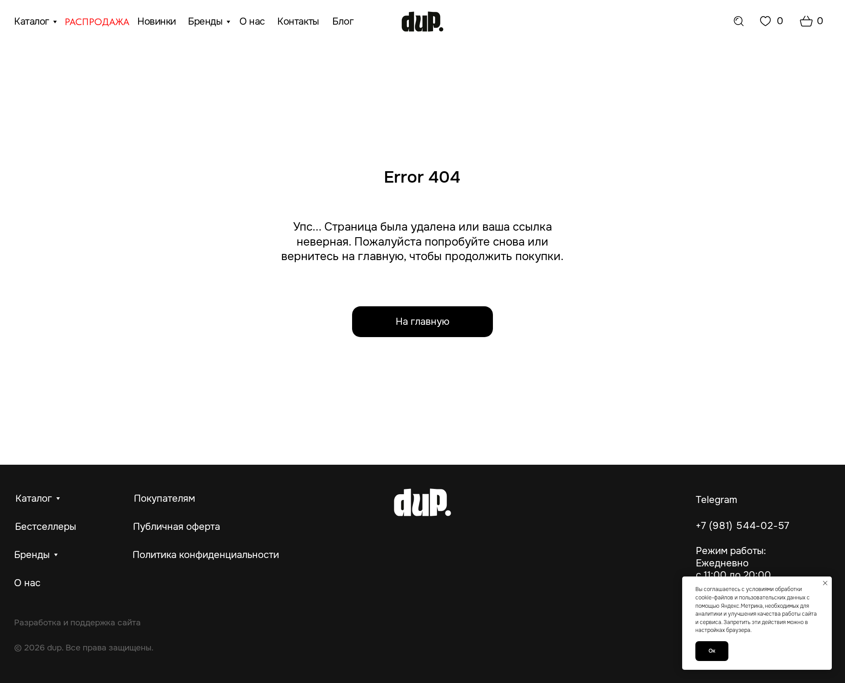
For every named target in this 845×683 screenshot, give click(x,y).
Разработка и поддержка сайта (77, 622)
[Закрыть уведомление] (825, 583)
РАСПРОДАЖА (97, 22)
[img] (422, 21)
